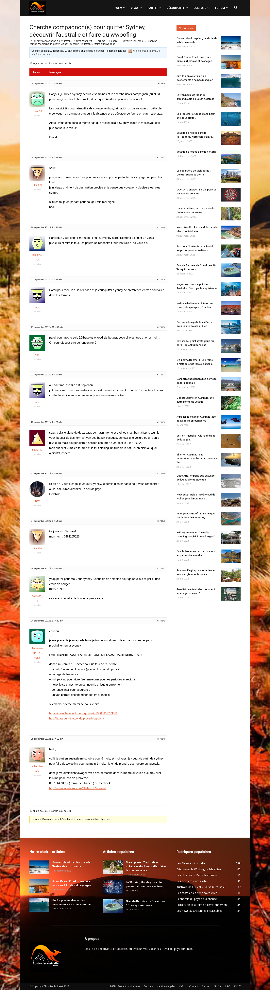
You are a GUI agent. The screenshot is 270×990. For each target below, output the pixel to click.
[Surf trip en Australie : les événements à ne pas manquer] (231, 81)
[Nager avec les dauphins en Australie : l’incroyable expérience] (231, 289)
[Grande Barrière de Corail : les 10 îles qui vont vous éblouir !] (231, 270)
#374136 (161, 327)
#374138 (161, 422)
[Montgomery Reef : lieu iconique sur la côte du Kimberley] (231, 518)
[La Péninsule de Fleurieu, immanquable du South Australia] (231, 100)
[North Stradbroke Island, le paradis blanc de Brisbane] (231, 232)
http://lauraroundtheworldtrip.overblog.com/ (76, 718)
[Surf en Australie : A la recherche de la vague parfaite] (231, 441)
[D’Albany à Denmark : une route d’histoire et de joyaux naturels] (231, 365)
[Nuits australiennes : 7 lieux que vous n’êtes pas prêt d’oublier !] (231, 308)
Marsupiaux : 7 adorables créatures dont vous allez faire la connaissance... (146, 866)
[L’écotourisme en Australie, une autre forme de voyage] (231, 403)
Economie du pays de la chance (197, 899)
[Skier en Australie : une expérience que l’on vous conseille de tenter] (231, 460)
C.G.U (182, 986)
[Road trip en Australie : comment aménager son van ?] (231, 594)
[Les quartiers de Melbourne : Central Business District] (231, 176)
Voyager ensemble (133, 41)
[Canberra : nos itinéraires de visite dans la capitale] (231, 384)
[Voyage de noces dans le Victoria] (231, 157)
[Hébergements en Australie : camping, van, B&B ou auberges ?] (231, 537)
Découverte (175, 8)
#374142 (161, 621)
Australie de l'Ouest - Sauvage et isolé (201, 887)
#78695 (161, 84)
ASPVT (237, 986)
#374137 (161, 375)
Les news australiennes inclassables (199, 911)
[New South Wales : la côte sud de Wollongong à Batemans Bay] (231, 500)
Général (113, 41)
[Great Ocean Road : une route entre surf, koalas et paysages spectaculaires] (231, 62)
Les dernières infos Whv (192, 881)
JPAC (227, 986)
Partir (152, 8)
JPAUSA (217, 986)
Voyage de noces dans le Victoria (196, 151)
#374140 (161, 521)
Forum (220, 8)
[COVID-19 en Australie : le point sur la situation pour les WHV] (231, 195)
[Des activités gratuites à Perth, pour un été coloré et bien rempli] (231, 327)
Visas (135, 8)
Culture (200, 8)
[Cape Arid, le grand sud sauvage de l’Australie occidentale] (231, 481)
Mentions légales (166, 986)
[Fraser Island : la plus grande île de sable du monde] (231, 43)
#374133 (161, 158)
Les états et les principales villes (197, 893)
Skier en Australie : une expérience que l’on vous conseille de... (197, 458)
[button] (236, 8)
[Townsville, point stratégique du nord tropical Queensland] (231, 346)
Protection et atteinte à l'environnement (202, 905)
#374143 (161, 739)
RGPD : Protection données (125, 986)
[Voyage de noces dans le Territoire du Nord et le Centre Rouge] (231, 138)
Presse (205, 986)
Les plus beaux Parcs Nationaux (197, 875)
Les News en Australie (191, 863)
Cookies (148, 986)
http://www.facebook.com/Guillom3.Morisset (77, 788)
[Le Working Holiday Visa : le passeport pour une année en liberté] (113, 887)
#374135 (161, 280)
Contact (193, 986)
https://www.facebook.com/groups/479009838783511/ (83, 713)
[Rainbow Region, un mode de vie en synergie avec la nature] (231, 575)
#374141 (161, 568)
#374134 (161, 227)
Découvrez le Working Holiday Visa (199, 869)
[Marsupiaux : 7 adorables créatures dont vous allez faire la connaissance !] (113, 867)
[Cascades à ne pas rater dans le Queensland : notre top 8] (231, 213)
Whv (118, 8)
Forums (100, 41)
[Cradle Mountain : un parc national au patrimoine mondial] (231, 556)
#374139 (161, 473)
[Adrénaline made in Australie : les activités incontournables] (231, 422)
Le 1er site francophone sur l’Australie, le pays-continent (60, 41)
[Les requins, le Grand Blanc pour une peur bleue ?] (231, 119)
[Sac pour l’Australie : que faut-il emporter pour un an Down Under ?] (231, 251)
